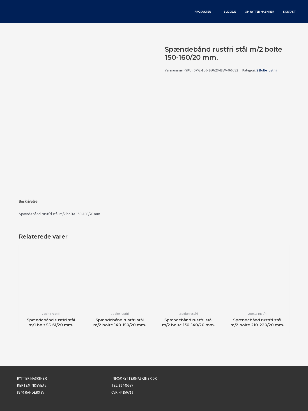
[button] (184, 11)
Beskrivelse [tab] (28, 201)
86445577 (126, 385)
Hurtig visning (50, 304)
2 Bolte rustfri (266, 70)
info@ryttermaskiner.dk (134, 378)
